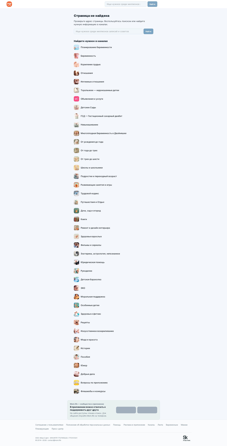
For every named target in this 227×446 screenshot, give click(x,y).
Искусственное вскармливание (97, 331)
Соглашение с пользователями (49, 425)
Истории (85, 348)
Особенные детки (90, 305)
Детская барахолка (91, 279)
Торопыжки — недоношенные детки (100, 90)
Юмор (84, 365)
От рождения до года (92, 142)
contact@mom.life (54, 440)
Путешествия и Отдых (92, 202)
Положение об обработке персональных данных (88, 425)
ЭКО (83, 288)
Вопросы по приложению (94, 382)
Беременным (172, 425)
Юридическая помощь (93, 262)
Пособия (85, 357)
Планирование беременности (96, 47)
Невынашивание (89, 124)
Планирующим (42, 429)
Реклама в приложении (134, 425)
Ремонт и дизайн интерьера (95, 228)
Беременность (88, 56)
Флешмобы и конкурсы (93, 391)
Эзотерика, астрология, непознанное (100, 253)
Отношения (87, 73)
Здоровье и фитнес (91, 314)
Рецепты (85, 322)
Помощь (117, 425)
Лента (160, 425)
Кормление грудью (91, 64)
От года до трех (89, 150)
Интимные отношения (92, 81)
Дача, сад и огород (91, 210)
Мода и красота (89, 339)
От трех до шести (90, 159)
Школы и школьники (92, 167)
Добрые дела (88, 374)
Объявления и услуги (92, 99)
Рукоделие (86, 271)
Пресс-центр (57, 429)
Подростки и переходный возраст (99, 176)
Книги (84, 219)
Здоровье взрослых (91, 236)
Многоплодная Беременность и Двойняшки (103, 133)
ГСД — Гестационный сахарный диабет (101, 116)
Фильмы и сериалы (91, 245)
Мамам (184, 425)
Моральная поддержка (93, 296)
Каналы (151, 425)
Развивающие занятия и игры (96, 185)
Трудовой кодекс (90, 193)
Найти (152, 4)
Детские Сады (88, 107)
